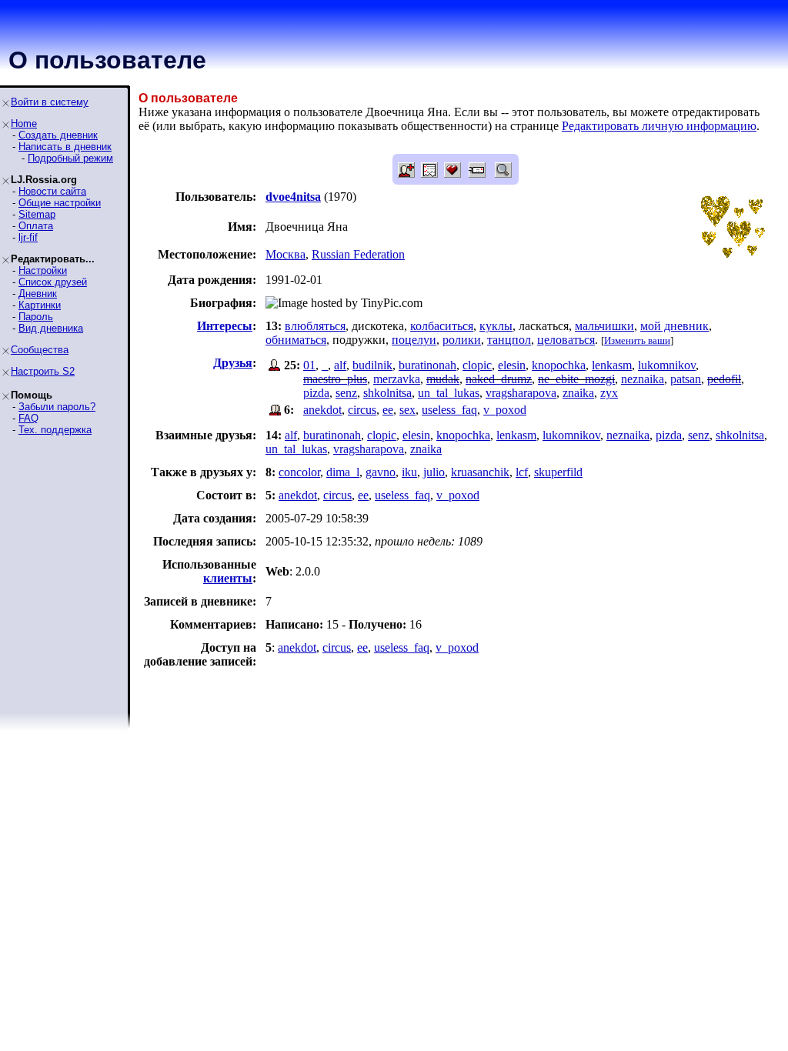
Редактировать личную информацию (659, 125)
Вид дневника (50, 328)
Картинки (39, 305)
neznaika (642, 378)
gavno (381, 472)
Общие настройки (59, 203)
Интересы (224, 325)
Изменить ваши (637, 340)
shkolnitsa (387, 392)
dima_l (342, 472)
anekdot (322, 409)
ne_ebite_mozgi (576, 378)
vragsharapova (521, 392)
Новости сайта (52, 191)
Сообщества (39, 349)
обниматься (295, 339)
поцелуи (414, 339)
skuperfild (558, 472)
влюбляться (315, 325)
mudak (442, 378)
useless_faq (449, 409)
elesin (512, 365)
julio (434, 472)
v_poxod (504, 409)
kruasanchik (480, 472)
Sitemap (36, 214)
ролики (461, 339)
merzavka (396, 378)
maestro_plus (335, 378)
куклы (496, 325)
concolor (299, 472)
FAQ (28, 418)
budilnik (372, 365)
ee (387, 409)
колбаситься (441, 325)
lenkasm (612, 365)
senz (346, 392)
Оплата (35, 226)
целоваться (566, 339)
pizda (316, 392)
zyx (609, 392)
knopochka (559, 365)
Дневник (37, 293)
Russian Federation (358, 254)
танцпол (509, 339)
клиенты (227, 578)
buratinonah (427, 365)
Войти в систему (49, 102)
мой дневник (674, 325)
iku (409, 472)
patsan (685, 378)
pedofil (724, 378)
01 (309, 365)
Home (24, 123)
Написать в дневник (65, 146)
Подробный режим (70, 158)
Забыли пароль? (56, 406)
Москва (285, 254)
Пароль (35, 316)
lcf (522, 472)
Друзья (232, 362)
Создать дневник (58, 135)
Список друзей (52, 282)
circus (362, 409)
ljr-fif (28, 237)
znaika (578, 392)
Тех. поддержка (55, 429)
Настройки (42, 270)
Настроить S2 (43, 371)
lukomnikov (667, 365)
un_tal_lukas (448, 392)
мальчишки (604, 325)
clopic (477, 365)
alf (340, 365)
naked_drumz (499, 378)
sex (407, 409)
